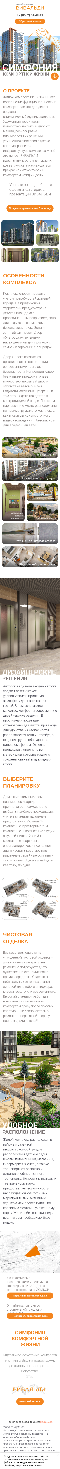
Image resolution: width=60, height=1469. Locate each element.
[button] (30, 21)
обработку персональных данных (23, 1465)
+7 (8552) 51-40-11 (30, 15)
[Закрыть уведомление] (57, 1455)
